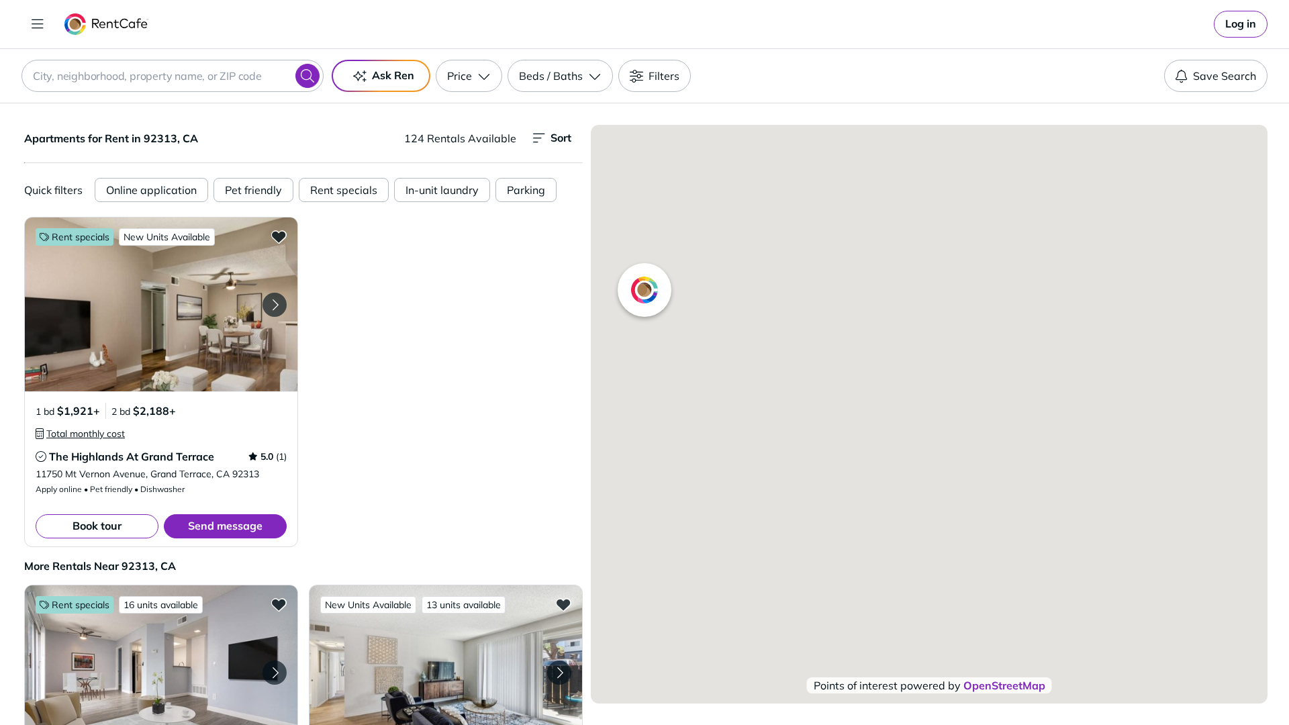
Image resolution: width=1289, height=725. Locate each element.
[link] (1241, 24)
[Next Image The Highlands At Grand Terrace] (274, 305)
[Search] (307, 76)
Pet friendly (253, 190)
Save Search (1224, 76)
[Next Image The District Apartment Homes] (559, 673)
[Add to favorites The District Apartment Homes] (563, 604)
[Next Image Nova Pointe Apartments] (274, 673)
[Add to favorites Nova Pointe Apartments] (279, 604)
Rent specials (343, 190)
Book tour (97, 525)
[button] (161, 304)
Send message (225, 525)
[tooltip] (80, 433)
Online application (151, 190)
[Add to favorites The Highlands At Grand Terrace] (279, 236)
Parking (526, 190)
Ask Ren (393, 75)
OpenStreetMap (1004, 685)
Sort (561, 137)
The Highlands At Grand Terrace (131, 456)
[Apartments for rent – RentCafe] (106, 24)
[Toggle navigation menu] (37, 24)
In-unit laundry (442, 190)
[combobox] (172, 76)
